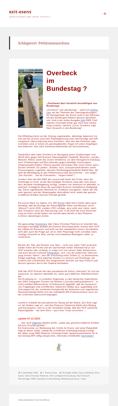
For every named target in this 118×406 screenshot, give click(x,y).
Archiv (61, 203)
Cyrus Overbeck (86, 372)
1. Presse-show (50, 372)
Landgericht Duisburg (65, 375)
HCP (51, 375)
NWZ (33, 378)
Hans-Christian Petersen (36, 375)
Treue (83, 378)
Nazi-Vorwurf (83, 375)
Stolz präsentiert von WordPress (34, 400)
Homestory (41, 224)
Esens (21, 375)
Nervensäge (24, 378)
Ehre (97, 372)
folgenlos (37, 323)
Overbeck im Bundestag (48, 378)
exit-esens (20, 11)
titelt (82, 120)
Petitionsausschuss (70, 378)
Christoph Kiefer (69, 372)
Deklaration (53, 253)
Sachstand (87, 336)
